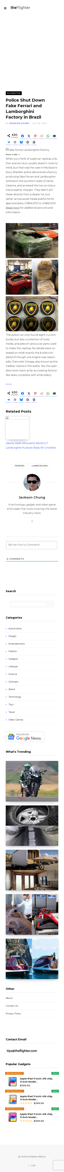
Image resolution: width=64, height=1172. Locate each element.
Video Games (16, 719)
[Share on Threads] (34, 142)
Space (12, 689)
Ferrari (20, 466)
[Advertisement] (32, 49)
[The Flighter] (22, 8)
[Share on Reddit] (41, 136)
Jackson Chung (19, 123)
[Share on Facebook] (22, 136)
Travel (12, 712)
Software (13, 681)
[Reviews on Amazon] (26, 1103)
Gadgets (13, 658)
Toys (11, 704)
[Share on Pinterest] (35, 136)
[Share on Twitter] (29, 136)
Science (13, 674)
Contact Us (12, 1005)
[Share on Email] (54, 136)
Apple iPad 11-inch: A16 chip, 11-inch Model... (36, 1080)
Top (33, 1165)
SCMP (8, 384)
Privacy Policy (13, 1013)
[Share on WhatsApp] (48, 136)
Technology (15, 696)
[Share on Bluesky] (21, 142)
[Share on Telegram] (8, 142)
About (9, 998)
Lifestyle (13, 666)
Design (12, 636)
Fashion (13, 651)
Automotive (14, 93)
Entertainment (17, 643)
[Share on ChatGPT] (27, 142)
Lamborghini (40, 466)
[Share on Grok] (15, 142)
